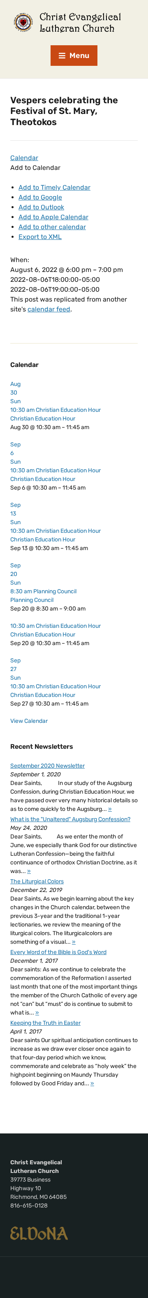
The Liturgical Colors (37, 881)
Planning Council (31, 600)
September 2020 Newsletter (47, 765)
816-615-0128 (29, 1205)
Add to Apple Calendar (53, 217)
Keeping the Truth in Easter (45, 1022)
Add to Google (40, 197)
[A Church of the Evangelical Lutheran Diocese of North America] (39, 1232)
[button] (35, 168)
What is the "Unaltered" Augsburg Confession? (70, 819)
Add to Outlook (41, 207)
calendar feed (49, 309)
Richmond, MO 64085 (38, 1197)
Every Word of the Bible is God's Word (58, 952)
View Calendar (29, 720)
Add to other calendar (52, 227)
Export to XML (40, 237)
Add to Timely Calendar (54, 187)
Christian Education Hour (42, 418)
